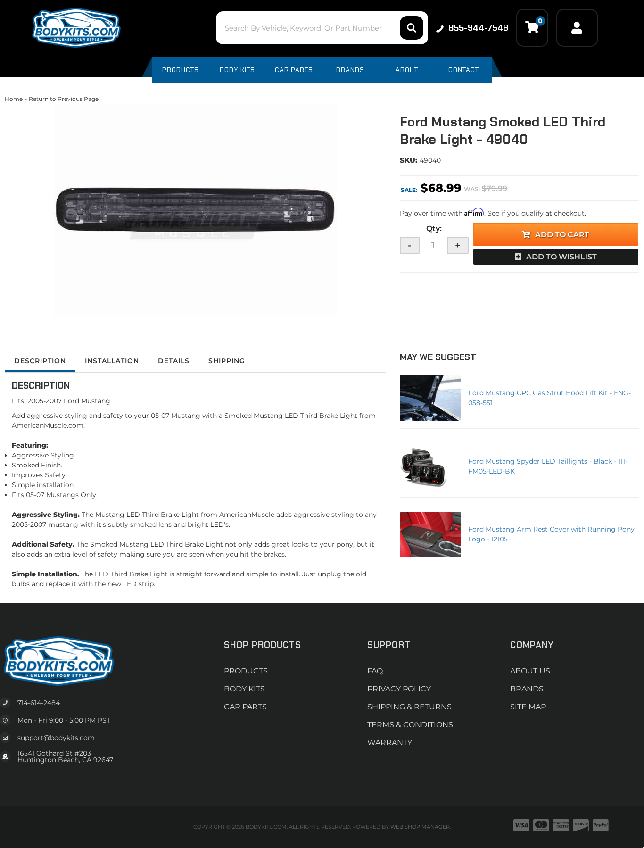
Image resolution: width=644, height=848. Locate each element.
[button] (322, 27)
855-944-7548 (478, 27)
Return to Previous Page (64, 98)
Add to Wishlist (561, 256)
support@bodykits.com (56, 737)
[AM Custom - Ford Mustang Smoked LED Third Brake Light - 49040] (195, 210)
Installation (112, 361)
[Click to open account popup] (577, 28)
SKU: (408, 160)
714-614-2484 (38, 702)
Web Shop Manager (420, 826)
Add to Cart (562, 234)
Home (14, 98)
